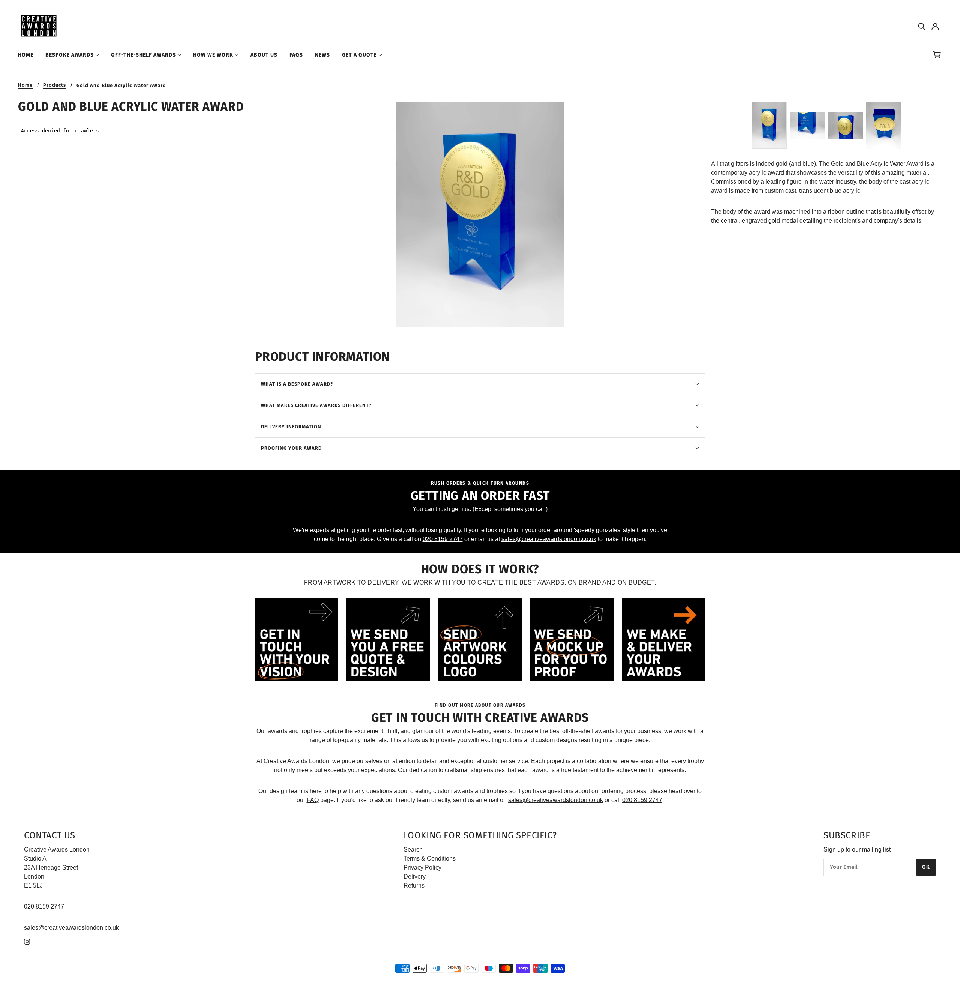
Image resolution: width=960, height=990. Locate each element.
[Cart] (938, 55)
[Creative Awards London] (40, 25)
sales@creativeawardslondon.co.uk (548, 539)
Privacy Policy (422, 867)
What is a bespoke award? (297, 384)
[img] (921, 26)
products (54, 85)
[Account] (935, 26)
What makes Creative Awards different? (316, 405)
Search (413, 849)
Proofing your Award (291, 448)
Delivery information (291, 426)
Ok (926, 867)
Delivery (415, 876)
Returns (414, 885)
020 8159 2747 (443, 539)
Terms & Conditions (430, 858)
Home (25, 85)
